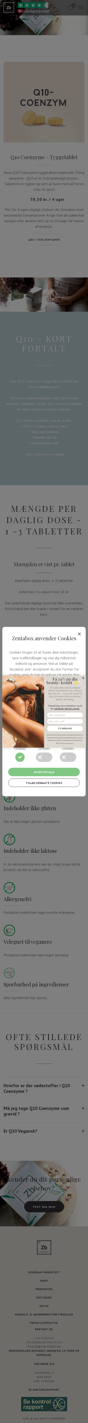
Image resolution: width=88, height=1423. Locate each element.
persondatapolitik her (69, 743)
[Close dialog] (83, 678)
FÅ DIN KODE (65, 728)
